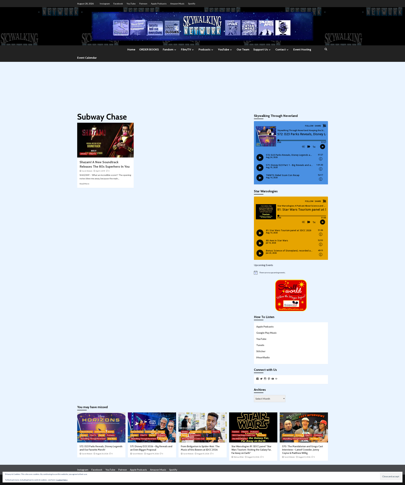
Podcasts (204, 49)
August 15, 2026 (203, 454)
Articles (84, 154)
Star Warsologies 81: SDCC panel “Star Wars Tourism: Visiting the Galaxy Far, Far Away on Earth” (251, 449)
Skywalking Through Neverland (93, 439)
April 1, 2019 (100, 171)
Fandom (168, 49)
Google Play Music (266, 332)
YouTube (131, 3)
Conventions (100, 432)
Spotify (191, 3)
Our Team (243, 49)
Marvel (101, 435)
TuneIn (260, 345)
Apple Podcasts (159, 3)
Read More (84, 183)
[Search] (326, 49)
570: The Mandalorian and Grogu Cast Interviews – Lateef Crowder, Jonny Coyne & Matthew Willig (302, 449)
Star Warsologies (239, 439)
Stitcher (260, 351)
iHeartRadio (263, 357)
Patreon (143, 3)
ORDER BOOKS (149, 49)
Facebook (118, 3)
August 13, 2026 (304, 457)
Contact (280, 49)
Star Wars (112, 439)
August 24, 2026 (102, 454)
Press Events (195, 435)
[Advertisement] (202, 85)
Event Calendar (87, 57)
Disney (110, 432)
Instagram (105, 3)
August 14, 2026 (253, 457)
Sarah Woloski (87, 171)
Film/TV (186, 49)
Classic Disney (86, 432)
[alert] (291, 273)
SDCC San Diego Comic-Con (193, 439)
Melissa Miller (239, 457)
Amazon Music (177, 3)
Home (131, 49)
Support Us (260, 49)
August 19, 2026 (152, 454)
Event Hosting (302, 49)
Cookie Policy (62, 480)
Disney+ (84, 435)
